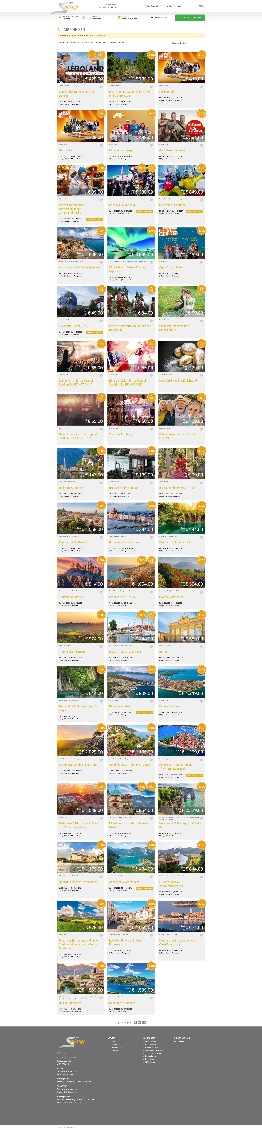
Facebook (180, 1041)
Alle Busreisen (150, 1041)
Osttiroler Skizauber (172, 205)
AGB (113, 1041)
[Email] (144, 1022)
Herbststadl (166, 92)
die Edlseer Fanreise (172, 150)
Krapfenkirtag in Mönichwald (178, 380)
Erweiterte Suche (160, 17)
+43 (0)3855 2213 (108, 5)
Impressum (116, 1044)
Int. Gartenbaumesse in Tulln (177, 488)
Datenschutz (117, 1047)
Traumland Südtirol (71, 597)
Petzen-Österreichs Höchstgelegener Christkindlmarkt (71, 209)
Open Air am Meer (171, 267)
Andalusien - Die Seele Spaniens (79, 267)
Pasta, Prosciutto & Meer (125, 652)
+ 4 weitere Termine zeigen (94, 332)
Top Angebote (150, 1044)
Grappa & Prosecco (171, 597)
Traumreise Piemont (72, 652)
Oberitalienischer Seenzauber (78, 882)
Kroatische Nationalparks (175, 542)
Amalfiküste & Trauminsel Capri (129, 765)
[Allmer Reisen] (65, 8)
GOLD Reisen (150, 1062)
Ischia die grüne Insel (122, 1003)
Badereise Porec (169, 706)
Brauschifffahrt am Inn (123, 488)
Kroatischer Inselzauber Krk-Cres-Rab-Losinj (177, 942)
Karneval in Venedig (122, 205)
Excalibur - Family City (73, 326)
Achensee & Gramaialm (124, 882)
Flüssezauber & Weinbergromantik (171, 884)
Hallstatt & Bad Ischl (72, 488)
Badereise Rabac (120, 706)
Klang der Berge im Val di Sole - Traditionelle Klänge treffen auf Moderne (79, 944)
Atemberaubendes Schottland (78, 765)
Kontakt (115, 1050)
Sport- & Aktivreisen (153, 1053)
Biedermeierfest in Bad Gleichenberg (174, 328)
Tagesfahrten (150, 1056)
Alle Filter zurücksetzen (63, 23)
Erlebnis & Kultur (152, 1047)
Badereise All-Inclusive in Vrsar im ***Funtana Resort (79, 825)
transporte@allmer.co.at (67, 1092)
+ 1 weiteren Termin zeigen (94, 219)
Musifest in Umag (120, 150)
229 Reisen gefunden (191, 17)
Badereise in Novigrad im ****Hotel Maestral (175, 767)
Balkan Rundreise (70, 1003)
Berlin (163, 652)
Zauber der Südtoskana (74, 542)
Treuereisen (149, 1059)
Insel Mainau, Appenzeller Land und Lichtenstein (129, 94)
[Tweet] (139, 1022)
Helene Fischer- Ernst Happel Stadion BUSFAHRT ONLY (78, 436)
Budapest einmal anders (124, 542)
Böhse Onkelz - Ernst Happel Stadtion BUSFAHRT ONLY (127, 382)
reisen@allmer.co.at (108, 7)
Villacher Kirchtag (120, 434)
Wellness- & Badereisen (154, 1050)
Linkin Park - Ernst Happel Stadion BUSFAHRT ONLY (76, 382)
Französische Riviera (122, 597)
